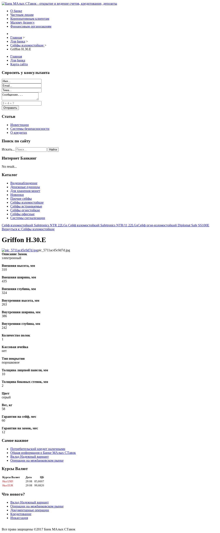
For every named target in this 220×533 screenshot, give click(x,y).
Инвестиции (19, 125)
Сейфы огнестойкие (25, 210)
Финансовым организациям (30, 26)
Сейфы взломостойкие (27, 202)
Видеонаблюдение (23, 183)
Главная (16, 56)
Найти (53, 149)
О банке (16, 11)
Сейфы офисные (22, 214)
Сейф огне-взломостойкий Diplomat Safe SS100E (173, 225)
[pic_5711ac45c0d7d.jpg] (20, 250)
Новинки (17, 195)
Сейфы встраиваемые (26, 206)
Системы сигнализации (27, 218)
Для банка (17, 60)
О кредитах (18, 132)
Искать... (8, 149)
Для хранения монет (25, 191)
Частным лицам (22, 15)
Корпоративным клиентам (29, 18)
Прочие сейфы (21, 198)
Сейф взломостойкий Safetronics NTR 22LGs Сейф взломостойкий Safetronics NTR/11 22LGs (70, 225)
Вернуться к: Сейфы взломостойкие (28, 229)
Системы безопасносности (29, 129)
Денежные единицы (25, 187)
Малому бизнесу (22, 22)
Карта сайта (19, 64)
